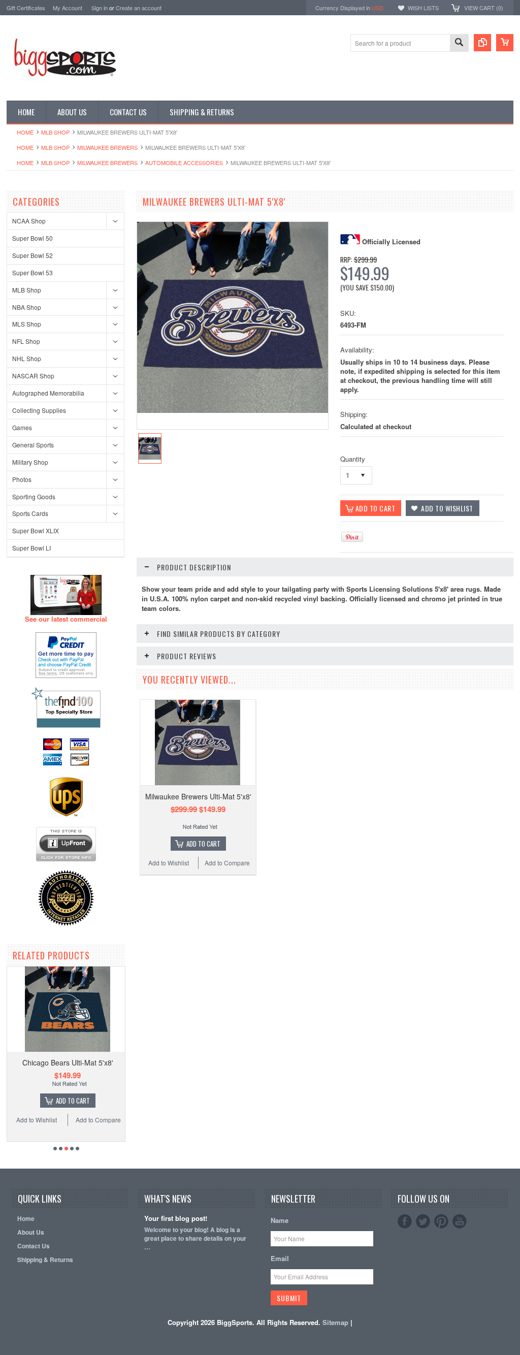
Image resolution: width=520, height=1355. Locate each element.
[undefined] (232, 410)
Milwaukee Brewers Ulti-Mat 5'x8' (198, 796)
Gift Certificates (26, 8)
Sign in (99, 8)
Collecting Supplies (39, 410)
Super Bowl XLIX (35, 530)
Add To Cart (73, 1100)
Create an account (138, 8)
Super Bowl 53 (32, 272)
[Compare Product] (482, 42)
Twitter (423, 1221)
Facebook (405, 1221)
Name (279, 1220)
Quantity (352, 459)
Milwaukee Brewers (107, 147)
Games (22, 427)
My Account (67, 8)
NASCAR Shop (33, 375)
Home (25, 132)
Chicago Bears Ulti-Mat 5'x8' (67, 1062)
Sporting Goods (33, 496)
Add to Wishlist (36, 1119)
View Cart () (483, 8)
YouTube (459, 1221)
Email (280, 1258)
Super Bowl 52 (32, 255)
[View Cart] (504, 42)
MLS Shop (26, 323)
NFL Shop (26, 341)
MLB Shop (55, 132)
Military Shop (30, 462)
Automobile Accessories (184, 162)
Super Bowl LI (31, 547)
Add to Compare (98, 1119)
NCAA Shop (29, 220)
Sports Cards (30, 513)
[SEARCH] (459, 43)
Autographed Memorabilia (48, 393)
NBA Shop (26, 307)
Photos (21, 479)
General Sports (33, 444)
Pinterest (441, 1221)
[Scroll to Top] (8, 1154)
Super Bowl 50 (32, 238)
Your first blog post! (175, 1218)
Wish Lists (423, 8)
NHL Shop (26, 358)
